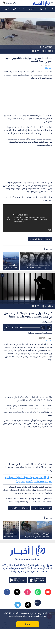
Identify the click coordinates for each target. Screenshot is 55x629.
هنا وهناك (48, 68)
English (9, 3)
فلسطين (16, 9)
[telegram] (17, 605)
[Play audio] (6, 327)
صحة (24, 9)
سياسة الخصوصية (15, 616)
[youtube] (48, 592)
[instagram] (27, 592)
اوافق (27, 624)
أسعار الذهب (41, 9)
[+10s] (49, 327)
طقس (7, 9)
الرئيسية (51, 9)
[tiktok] (28, 605)
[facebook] (7, 592)
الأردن (31, 9)
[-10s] (43, 327)
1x (12, 327)
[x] (17, 592)
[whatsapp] (38, 592)
